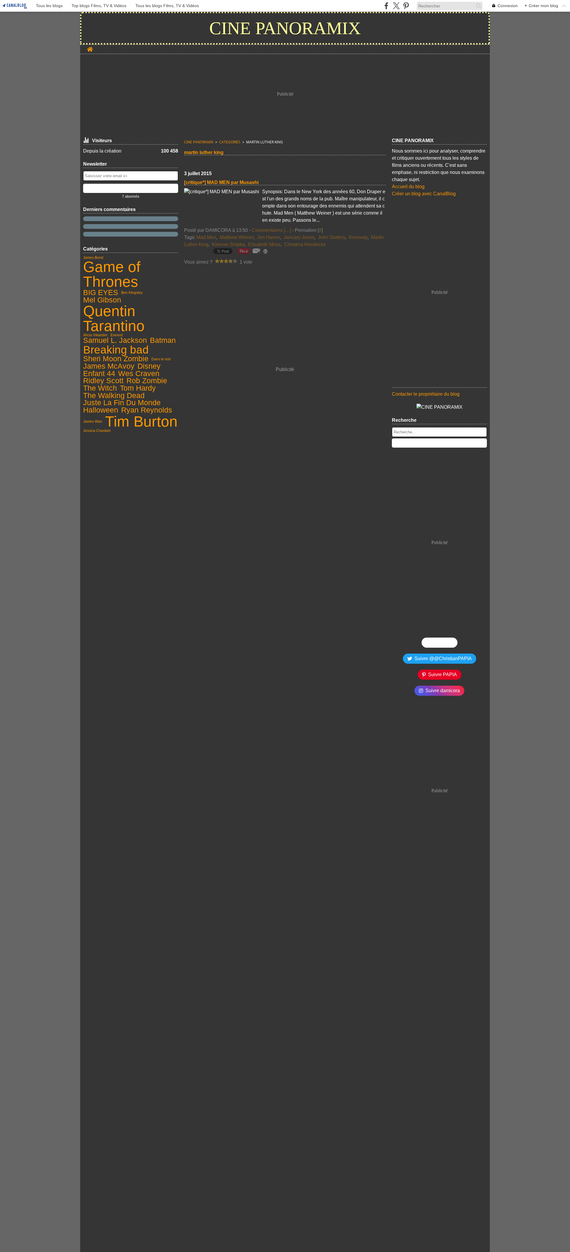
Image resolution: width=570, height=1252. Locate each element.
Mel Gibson (102, 300)
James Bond (93, 257)
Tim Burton (141, 421)
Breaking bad (116, 349)
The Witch (100, 388)
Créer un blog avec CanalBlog (424, 193)
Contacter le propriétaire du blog (426, 394)
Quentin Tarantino (114, 318)
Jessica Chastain (97, 430)
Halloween (100, 410)
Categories (229, 142)
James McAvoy (108, 366)
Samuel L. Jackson (115, 340)
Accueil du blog (408, 186)
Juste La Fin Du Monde (122, 403)
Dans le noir (161, 359)
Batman (163, 340)
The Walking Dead (114, 396)
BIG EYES (100, 293)
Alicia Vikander (95, 335)
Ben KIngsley (131, 292)
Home (90, 47)
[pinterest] (406, 5)
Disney (149, 366)
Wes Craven (138, 374)
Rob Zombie (146, 381)
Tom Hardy (138, 388)
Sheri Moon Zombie (115, 359)
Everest (116, 335)
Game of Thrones (111, 274)
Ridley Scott (103, 381)
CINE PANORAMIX (198, 142)
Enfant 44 (99, 374)
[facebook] (386, 5)
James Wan (92, 421)
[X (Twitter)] (396, 5)
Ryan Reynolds (146, 410)
